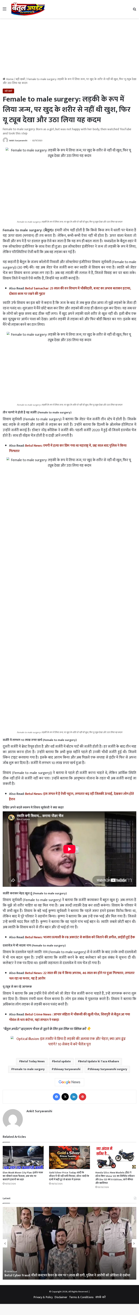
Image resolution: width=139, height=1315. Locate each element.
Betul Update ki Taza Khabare (99, 1061)
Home (9, 79)
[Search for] (134, 10)
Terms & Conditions (81, 1297)
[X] (65, 1096)
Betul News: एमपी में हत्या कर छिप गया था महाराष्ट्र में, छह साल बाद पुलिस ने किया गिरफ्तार (68, 448)
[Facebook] (56, 1096)
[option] (69, 1243)
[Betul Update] (28, 9)
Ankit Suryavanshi (18, 140)
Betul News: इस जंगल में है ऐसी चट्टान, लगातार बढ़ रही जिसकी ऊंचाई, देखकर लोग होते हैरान (71, 796)
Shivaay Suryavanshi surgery (108, 1069)
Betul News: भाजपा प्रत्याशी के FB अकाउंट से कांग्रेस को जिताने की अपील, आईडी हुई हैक (80, 937)
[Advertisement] (69, 49)
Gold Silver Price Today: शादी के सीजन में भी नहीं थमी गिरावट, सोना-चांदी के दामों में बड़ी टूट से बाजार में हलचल (69, 1176)
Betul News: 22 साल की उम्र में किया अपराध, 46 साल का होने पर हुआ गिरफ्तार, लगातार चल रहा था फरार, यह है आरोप (71, 975)
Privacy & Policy (43, 1297)
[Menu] (4, 10)
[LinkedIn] (73, 1096)
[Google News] (69, 1082)
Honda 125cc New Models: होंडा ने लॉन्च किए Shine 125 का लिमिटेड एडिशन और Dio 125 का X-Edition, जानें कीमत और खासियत (115, 1177)
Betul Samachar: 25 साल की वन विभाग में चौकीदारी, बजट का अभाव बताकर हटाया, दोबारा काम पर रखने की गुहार (70, 291)
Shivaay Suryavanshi (67, 1069)
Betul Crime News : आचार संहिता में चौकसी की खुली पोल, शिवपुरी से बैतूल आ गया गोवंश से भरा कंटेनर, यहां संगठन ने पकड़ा (69, 1017)
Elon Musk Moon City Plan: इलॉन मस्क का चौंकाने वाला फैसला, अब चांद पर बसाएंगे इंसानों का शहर (23, 1176)
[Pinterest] (82, 1096)
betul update (62, 1061)
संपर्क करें (100, 1297)
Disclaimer (60, 1297)
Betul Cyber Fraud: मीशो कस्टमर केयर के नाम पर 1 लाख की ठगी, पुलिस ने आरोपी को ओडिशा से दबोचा (67, 1275)
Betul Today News (33, 1061)
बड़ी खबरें (20, 79)
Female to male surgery (29, 1069)
